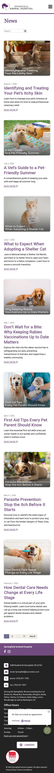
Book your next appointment (15, 736)
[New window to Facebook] (5, 652)
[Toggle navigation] (50, 6)
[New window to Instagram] (10, 652)
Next (32, 636)
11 (24, 636)
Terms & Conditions (24, 770)
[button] (47, 730)
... (18, 636)
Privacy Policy (11, 770)
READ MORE (10, 110)
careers (29, 745)
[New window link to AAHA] (13, 756)
